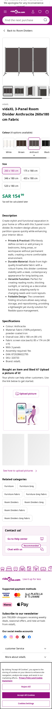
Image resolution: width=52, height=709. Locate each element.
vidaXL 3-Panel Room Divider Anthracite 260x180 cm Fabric (25, 114)
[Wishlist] (40, 11)
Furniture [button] (9, 486)
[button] (8, 147)
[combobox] (26, 20)
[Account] (33, 11)
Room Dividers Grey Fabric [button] (17, 518)
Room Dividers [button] (11, 502)
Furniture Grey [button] (27, 486)
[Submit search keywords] (45, 19)
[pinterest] (17, 637)
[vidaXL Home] (18, 11)
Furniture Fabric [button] (12, 494)
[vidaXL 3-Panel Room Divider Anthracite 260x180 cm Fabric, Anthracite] (26, 61)
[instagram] (11, 637)
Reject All (25, 686)
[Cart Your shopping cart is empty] (47, 11)
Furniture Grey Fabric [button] (36, 494)
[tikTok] (23, 637)
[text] (13, 197)
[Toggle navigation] (5, 11)
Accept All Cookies (26, 695)
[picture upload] (26, 414)
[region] (26, 685)
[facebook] (5, 637)
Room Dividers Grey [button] (34, 502)
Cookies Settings (26, 703)
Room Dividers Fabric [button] (14, 510)
